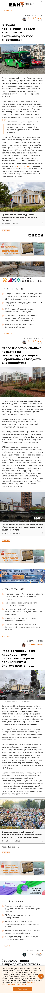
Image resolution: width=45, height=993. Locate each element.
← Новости (7, 10)
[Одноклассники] (33, 235)
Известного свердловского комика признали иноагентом (21, 619)
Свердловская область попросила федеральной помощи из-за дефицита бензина (22, 627)
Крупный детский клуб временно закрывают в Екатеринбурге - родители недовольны (23, 612)
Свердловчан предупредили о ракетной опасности (23, 304)
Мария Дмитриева (35, 644)
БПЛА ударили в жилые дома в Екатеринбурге (19, 916)
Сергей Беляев (34, 18)
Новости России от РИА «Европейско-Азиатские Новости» (16, 5)
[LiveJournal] (42, 235)
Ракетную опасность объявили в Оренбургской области (20, 326)
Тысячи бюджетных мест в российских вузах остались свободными (22, 932)
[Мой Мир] (39, 235)
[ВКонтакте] (30, 235)
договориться (23, 166)
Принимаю (22, 989)
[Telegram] (36, 235)
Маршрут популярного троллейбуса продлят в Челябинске (21, 938)
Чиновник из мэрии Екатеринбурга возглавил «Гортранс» (21, 604)
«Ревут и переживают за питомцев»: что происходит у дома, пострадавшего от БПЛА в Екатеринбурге (23, 296)
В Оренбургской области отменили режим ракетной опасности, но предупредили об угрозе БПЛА (21, 318)
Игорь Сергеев (34, 954)
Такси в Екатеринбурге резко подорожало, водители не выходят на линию (22, 924)
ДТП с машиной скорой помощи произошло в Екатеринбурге (19, 310)
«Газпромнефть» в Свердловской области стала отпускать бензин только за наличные (24, 596)
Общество (6, 230)
